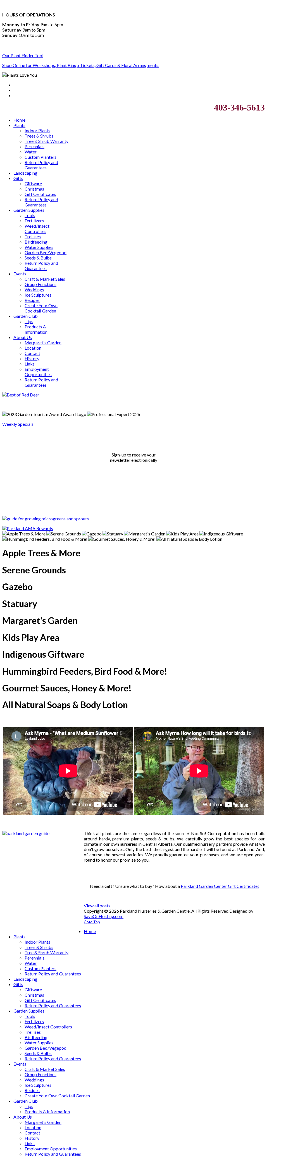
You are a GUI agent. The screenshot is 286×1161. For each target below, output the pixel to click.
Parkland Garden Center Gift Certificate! (220, 886)
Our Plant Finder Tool (22, 55)
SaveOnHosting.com (103, 916)
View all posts (97, 905)
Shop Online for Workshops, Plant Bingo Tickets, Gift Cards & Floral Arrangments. (80, 65)
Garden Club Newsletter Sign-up (134, 444)
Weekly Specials (18, 424)
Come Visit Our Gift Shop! (174, 875)
